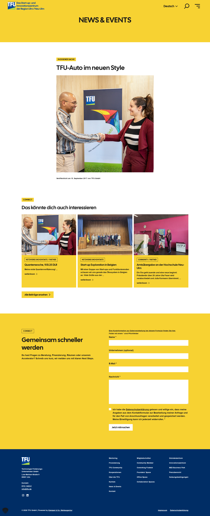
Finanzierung (114, 463)
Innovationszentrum (177, 463)
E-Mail (113, 363)
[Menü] (197, 6)
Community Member (145, 463)
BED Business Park (177, 468)
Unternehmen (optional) (121, 350)
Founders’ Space (144, 472)
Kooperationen (115, 472)
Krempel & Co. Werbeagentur (60, 510)
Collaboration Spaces (146, 482)
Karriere (112, 482)
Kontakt (112, 491)
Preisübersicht (175, 472)
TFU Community (115, 468)
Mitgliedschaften (144, 458)
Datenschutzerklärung (137, 409)
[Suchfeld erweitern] (187, 6)
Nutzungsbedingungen (178, 477)
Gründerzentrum (176, 458)
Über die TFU (114, 477)
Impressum (162, 510)
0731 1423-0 (26, 486)
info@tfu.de (26, 489)
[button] (5, 510)
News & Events (115, 487)
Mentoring (113, 458)
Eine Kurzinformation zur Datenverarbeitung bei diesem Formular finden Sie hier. (142, 331)
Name (112, 337)
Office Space (142, 477)
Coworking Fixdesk (145, 468)
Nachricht (114, 377)
